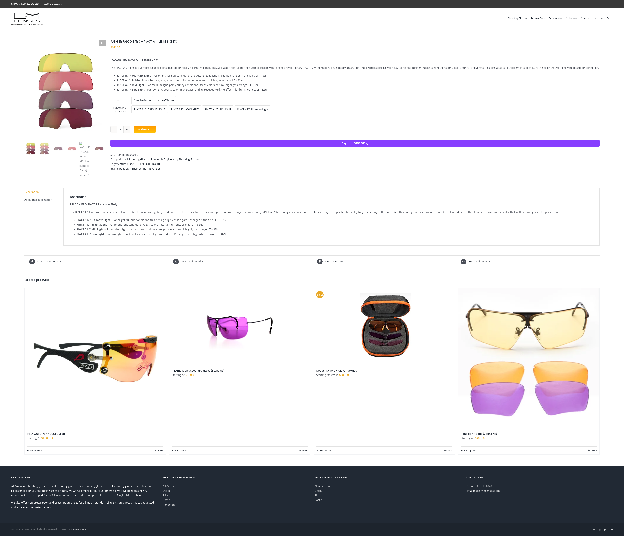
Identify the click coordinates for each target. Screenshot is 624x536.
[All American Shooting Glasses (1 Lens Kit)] (239, 327)
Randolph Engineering (132, 168)
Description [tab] (31, 192)
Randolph (169, 504)
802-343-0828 (484, 486)
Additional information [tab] (38, 200)
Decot (166, 490)
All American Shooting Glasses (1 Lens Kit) (198, 371)
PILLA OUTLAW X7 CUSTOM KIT (46, 434)
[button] (608, 18)
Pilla (165, 495)
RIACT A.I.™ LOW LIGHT (185, 109)
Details (160, 450)
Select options (35, 450)
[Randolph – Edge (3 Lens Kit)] (528, 358)
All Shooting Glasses (137, 159)
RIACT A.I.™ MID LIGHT (218, 109)
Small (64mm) (142, 100)
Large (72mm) (165, 100)
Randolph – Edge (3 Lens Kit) (479, 434)
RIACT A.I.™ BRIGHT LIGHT (149, 109)
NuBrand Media (78, 529)
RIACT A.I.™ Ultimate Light (252, 109)
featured (122, 164)
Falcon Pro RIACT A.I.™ (120, 109)
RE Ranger (154, 168)
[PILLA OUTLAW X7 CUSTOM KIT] (95, 358)
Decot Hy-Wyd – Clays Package (336, 371)
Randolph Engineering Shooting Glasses (175, 159)
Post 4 (166, 500)
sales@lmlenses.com (52, 3)
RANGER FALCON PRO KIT (144, 164)
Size (119, 100)
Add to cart (144, 129)
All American (170, 486)
